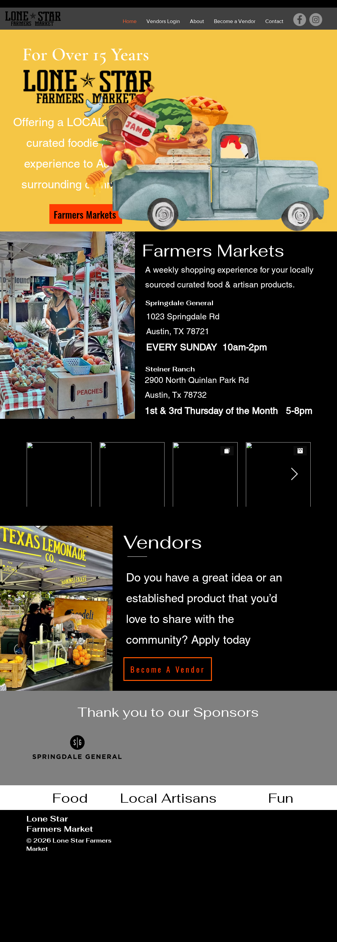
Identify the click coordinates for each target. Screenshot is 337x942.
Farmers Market (59, 829)
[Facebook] (299, 19)
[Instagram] (315, 19)
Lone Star (47, 819)
